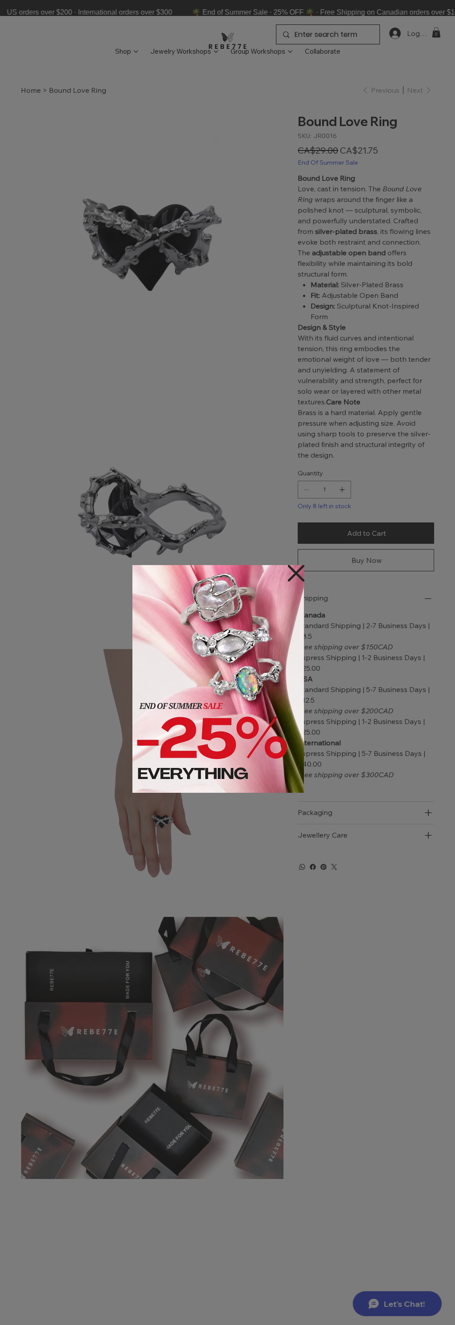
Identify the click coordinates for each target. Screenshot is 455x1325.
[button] (296, 573)
